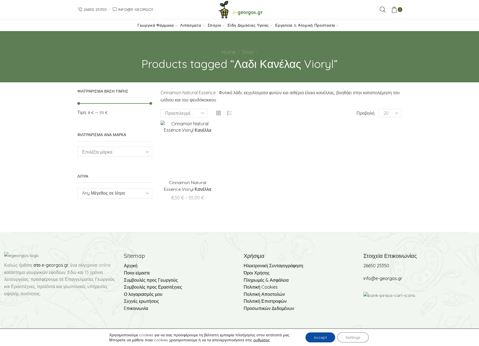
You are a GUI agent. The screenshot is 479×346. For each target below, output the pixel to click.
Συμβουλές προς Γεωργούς (151, 280)
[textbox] (110, 193)
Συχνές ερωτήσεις (141, 301)
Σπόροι (214, 25)
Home (228, 52)
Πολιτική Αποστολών (264, 294)
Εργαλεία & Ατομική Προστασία (305, 25)
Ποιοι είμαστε (137, 273)
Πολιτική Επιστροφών (265, 301)
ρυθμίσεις (261, 339)
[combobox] (114, 193)
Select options (199, 150)
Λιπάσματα (190, 25)
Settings (353, 337)
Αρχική (130, 265)
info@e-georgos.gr (382, 278)
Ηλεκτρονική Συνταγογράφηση (273, 265)
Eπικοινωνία (136, 308)
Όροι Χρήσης (257, 273)
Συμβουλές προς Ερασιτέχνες (153, 287)
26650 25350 (376, 265)
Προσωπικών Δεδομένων (269, 308)
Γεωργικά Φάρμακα (155, 25)
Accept (320, 337)
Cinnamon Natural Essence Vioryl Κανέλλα (187, 186)
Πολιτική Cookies (261, 287)
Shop (248, 52)
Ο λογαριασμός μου (143, 294)
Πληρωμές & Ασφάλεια (266, 280)
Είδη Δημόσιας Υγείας (248, 25)
